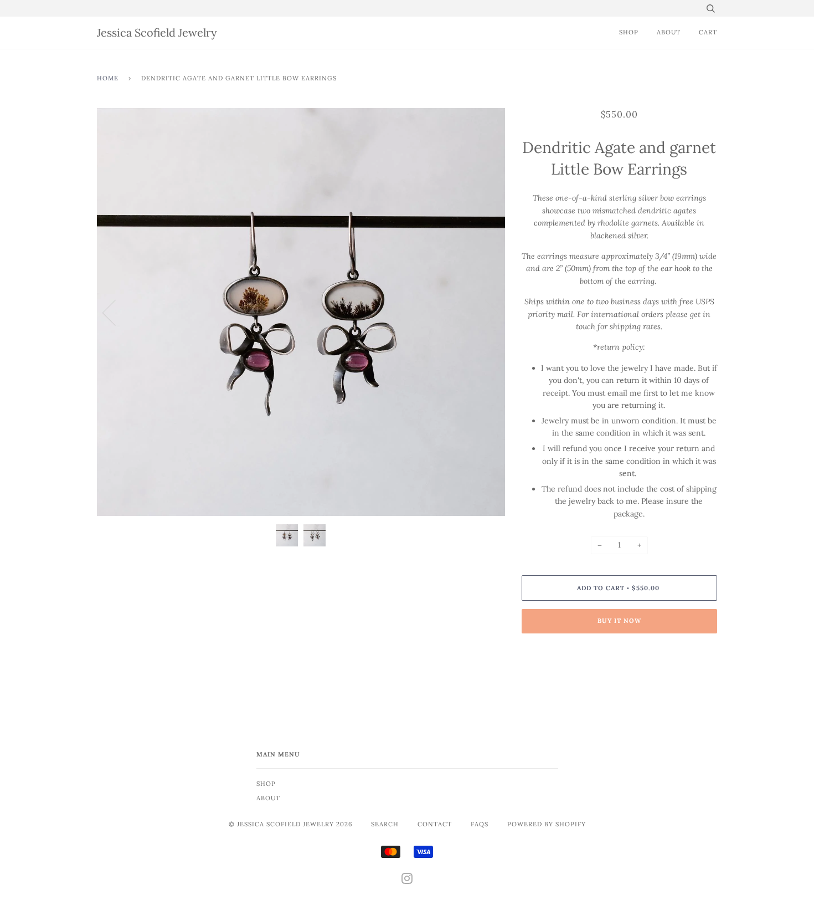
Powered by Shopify (546, 824)
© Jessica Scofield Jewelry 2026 (290, 824)
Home (108, 78)
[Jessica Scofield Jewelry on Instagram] (407, 880)
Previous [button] (116, 312)
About (669, 32)
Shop (628, 32)
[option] (301, 312)
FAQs (479, 824)
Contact (435, 824)
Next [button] (485, 312)
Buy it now (619, 621)
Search (385, 824)
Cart (708, 32)
